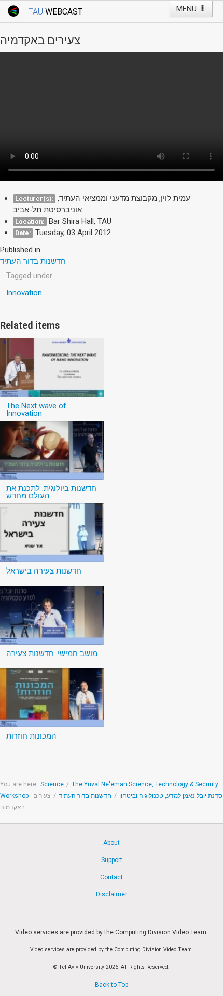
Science (52, 784)
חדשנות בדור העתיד (85, 795)
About (111, 843)
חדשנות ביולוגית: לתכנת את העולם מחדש (51, 492)
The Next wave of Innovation (36, 409)
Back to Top (111, 984)
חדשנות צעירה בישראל (43, 571)
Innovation (24, 292)
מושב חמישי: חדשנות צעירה (51, 653)
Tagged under (29, 275)
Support (111, 860)
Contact (111, 877)
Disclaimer (111, 894)
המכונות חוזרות (31, 736)
